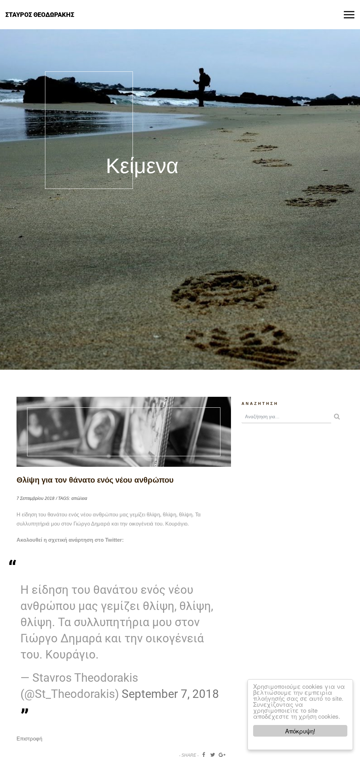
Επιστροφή (29, 739)
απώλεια (79, 498)
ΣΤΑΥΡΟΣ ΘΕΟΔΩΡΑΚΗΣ (39, 14)
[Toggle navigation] (349, 14)
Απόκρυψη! (300, 730)
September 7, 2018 (170, 694)
